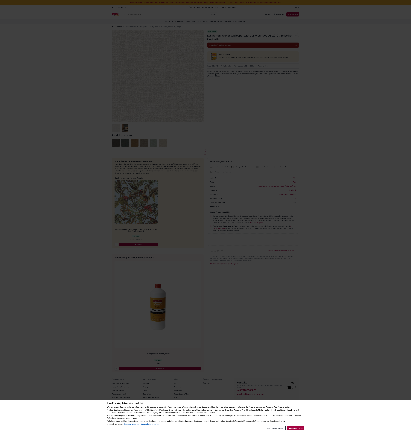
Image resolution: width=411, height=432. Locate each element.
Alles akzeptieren (296, 428)
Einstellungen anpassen (274, 428)
